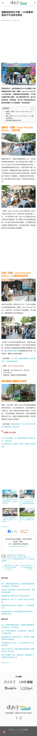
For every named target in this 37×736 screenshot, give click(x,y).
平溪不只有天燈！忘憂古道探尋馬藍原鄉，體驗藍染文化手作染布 (17, 650)
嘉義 (23, 555)
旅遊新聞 (9, 555)
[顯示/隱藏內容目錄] (31, 108)
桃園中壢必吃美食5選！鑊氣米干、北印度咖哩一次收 (18, 607)
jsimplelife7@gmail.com (18, 546)
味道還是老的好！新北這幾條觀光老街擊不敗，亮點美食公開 (17, 613)
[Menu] (2, 2)
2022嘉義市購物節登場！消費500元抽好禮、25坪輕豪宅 (9, 519)
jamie (18, 20)
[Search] (35, 3)
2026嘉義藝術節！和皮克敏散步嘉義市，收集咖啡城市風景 (9, 501)
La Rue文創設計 (30, 559)
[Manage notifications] (4, 731)
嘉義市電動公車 (13, 351)
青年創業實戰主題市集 (18, 559)
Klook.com (5, 526)
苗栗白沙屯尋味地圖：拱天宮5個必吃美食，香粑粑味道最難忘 (18, 591)
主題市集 (20, 557)
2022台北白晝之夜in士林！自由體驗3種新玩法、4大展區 (26, 567)
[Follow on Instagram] (20, 718)
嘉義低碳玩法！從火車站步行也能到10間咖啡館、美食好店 (11, 567)
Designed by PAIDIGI (18, 732)
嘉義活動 (9, 557)
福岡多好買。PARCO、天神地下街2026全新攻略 (17, 601)
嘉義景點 (4, 561)
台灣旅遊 (19, 555)
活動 (14, 555)
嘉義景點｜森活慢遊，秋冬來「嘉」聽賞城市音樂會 (26, 519)
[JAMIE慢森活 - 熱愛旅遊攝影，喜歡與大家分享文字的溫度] (19, 3)
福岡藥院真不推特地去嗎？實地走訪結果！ (16, 596)
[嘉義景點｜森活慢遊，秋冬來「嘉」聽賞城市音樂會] (27, 512)
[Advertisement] (18, 43)
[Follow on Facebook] (16, 718)
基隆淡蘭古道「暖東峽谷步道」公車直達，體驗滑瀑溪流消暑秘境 (17, 638)
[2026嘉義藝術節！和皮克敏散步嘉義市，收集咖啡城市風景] (10, 494)
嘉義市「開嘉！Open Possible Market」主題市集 (19, 112)
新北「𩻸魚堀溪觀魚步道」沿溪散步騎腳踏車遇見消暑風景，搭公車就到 (17, 585)
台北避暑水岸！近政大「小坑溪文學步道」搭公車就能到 (17, 644)
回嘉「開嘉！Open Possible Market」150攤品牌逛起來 (19, 117)
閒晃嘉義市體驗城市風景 (13, 120)
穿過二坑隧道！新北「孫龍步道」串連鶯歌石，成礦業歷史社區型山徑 (17, 656)
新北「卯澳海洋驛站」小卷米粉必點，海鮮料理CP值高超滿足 (17, 632)
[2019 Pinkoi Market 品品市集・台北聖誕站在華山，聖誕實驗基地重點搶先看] (27, 494)
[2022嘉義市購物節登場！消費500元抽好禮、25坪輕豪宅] (10, 512)
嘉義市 (15, 557)
